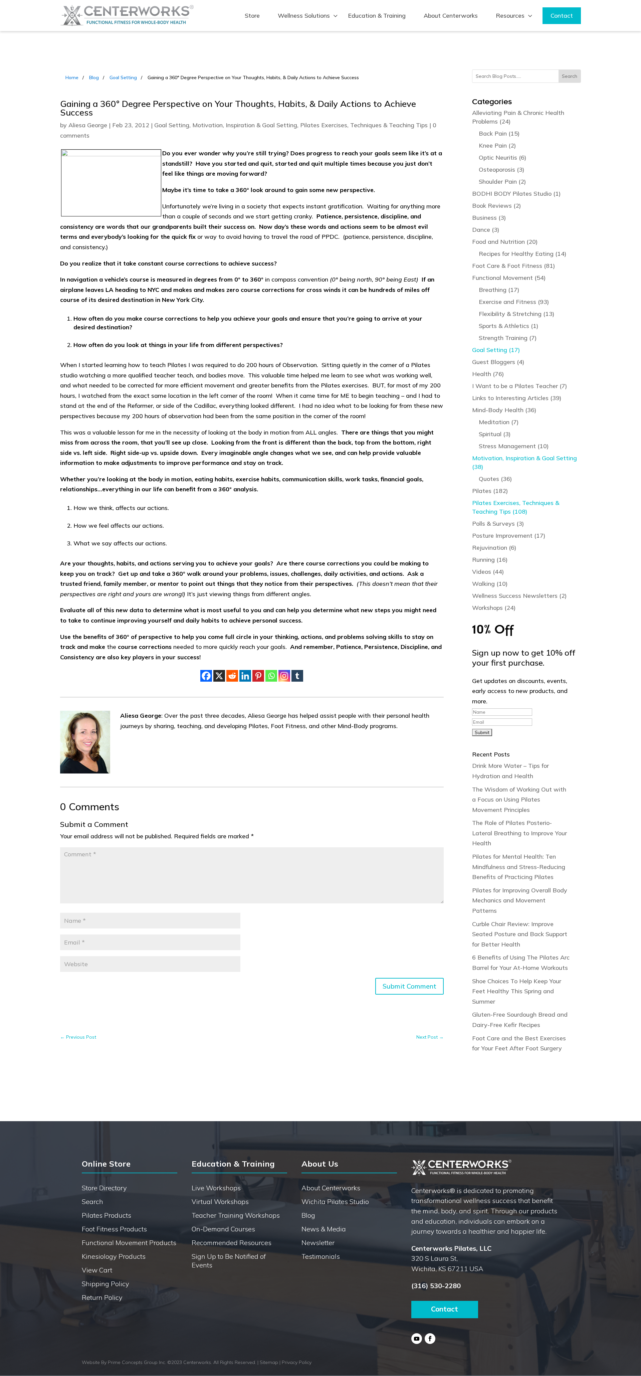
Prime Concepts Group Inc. (137, 1362)
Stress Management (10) (514, 446)
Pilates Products (106, 1215)
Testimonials (320, 1256)
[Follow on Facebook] (430, 1338)
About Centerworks (451, 15)
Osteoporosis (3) (501, 169)
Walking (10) (490, 583)
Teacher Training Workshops (236, 1215)
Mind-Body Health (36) (504, 410)
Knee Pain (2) (497, 145)
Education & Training (377, 15)
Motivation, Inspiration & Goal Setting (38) (524, 462)
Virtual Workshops (220, 1201)
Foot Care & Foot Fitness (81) (513, 266)
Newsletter (318, 1242)
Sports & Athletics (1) (509, 326)
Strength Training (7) (508, 338)
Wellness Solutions (304, 15)
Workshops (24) (494, 608)
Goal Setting (123, 77)
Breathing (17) (499, 290)
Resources (510, 15)
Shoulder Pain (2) (502, 181)
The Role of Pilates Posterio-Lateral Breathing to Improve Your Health (519, 833)
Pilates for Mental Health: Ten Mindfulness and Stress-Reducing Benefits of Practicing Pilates (518, 867)
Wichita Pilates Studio (335, 1201)
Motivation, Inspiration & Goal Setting (244, 125)
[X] (219, 676)
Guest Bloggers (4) (498, 362)
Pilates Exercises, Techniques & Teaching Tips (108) (515, 507)
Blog (94, 77)
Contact (562, 15)
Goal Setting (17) (496, 350)
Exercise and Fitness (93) (514, 302)
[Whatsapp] (271, 676)
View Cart (97, 1270)
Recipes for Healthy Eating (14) (523, 253)
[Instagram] (284, 676)
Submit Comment (409, 986)
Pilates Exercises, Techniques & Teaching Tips (364, 125)
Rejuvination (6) (494, 547)
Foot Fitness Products (114, 1229)
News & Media (323, 1229)
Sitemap (269, 1362)
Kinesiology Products (114, 1256)
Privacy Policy (296, 1362)
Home (71, 77)
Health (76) (488, 374)
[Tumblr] (297, 676)
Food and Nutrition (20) (505, 241)
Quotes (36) (495, 479)
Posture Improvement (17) (509, 535)
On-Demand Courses (223, 1229)
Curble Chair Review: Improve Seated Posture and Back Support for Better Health (519, 934)
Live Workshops (216, 1188)
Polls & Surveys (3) (498, 523)
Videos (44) (488, 571)
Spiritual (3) (495, 434)
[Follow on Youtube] (416, 1338)
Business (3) (489, 217)
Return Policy (102, 1297)
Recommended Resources (231, 1242)
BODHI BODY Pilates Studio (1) (516, 193)
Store (252, 15)
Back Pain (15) (499, 133)
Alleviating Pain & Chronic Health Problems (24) (518, 117)
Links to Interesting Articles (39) (517, 398)
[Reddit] (232, 676)
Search (92, 1201)
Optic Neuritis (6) (502, 157)
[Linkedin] (245, 676)
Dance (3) (485, 229)
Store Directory (104, 1188)
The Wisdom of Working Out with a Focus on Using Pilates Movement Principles (519, 800)
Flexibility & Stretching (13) (517, 314)
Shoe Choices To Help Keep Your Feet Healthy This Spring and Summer (516, 991)
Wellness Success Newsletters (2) (519, 595)
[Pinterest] (258, 676)
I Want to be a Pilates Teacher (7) (519, 386)
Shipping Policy (105, 1283)
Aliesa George (87, 125)
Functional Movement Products (129, 1242)
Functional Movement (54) (509, 278)
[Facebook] (206, 676)
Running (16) (490, 559)
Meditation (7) (499, 422)
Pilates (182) (490, 491)
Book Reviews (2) (496, 205)
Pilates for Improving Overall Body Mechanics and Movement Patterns (519, 900)
